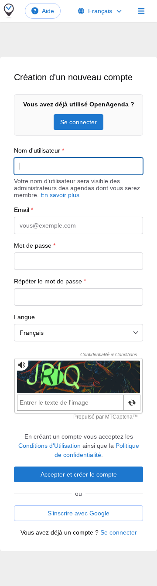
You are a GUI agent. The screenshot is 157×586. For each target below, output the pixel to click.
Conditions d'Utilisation (49, 445)
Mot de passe (34, 245)
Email (23, 209)
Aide (48, 10)
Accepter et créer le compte (79, 474)
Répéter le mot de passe (50, 281)
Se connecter (78, 122)
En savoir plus (60, 194)
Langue (24, 316)
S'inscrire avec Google (78, 513)
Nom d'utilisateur (39, 150)
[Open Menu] (141, 11)
